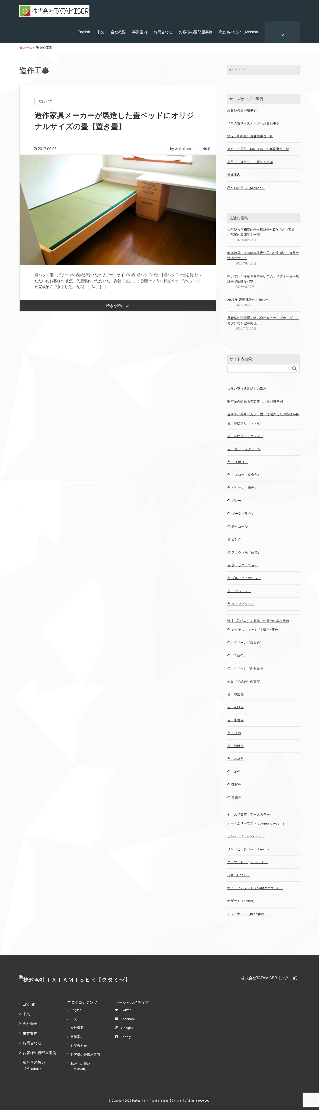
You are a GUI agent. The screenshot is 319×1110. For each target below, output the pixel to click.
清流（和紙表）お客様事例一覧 (250, 136)
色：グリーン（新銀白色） (246, 668)
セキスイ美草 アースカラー (248, 814)
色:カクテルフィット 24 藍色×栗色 (252, 630)
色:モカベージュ (239, 591)
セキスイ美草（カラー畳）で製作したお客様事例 (263, 414)
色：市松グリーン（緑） (245, 423)
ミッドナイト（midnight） (248, 914)
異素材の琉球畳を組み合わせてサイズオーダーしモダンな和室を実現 (263, 320)
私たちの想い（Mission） (240, 32)
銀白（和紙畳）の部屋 (243, 681)
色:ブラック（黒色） (242, 565)
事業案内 (139, 32)
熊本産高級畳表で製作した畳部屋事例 (255, 401)
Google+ (127, 1028)
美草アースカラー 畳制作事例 (250, 162)
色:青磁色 (234, 797)
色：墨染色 (235, 694)
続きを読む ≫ (117, 306)
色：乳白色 (235, 655)
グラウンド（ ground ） (247, 862)
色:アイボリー (237, 462)
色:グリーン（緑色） (242, 488)
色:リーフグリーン (240, 604)
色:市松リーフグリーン (244, 449)
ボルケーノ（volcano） (246, 836)
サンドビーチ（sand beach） (250, 849)
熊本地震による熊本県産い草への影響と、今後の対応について (263, 255)
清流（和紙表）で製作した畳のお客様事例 (258, 621)
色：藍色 (233, 771)
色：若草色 (235, 759)
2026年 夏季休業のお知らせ (247, 300)
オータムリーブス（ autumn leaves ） (258, 823)
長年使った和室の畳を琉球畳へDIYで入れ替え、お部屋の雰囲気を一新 (262, 232)
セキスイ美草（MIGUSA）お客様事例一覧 (258, 149)
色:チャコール (237, 526)
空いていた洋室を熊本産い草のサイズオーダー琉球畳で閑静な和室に (263, 279)
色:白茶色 (234, 733)
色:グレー (234, 500)
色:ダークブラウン (240, 513)
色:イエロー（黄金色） (244, 475)
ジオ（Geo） (238, 875)
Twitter (126, 1010)
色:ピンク (234, 539)
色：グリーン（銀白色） (245, 642)
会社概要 (118, 32)
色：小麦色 (235, 720)
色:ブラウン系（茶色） (244, 552)
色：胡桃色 (235, 746)
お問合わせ (163, 32)
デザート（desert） (243, 901)
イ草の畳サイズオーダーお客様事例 (253, 123)
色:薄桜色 (234, 785)
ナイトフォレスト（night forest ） (255, 888)
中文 (100, 32)
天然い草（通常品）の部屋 (246, 388)
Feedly (126, 1037)
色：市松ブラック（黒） (245, 436)
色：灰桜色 (235, 707)
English (84, 32)
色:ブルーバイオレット (244, 578)
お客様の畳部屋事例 (196, 32)
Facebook (128, 1019)
